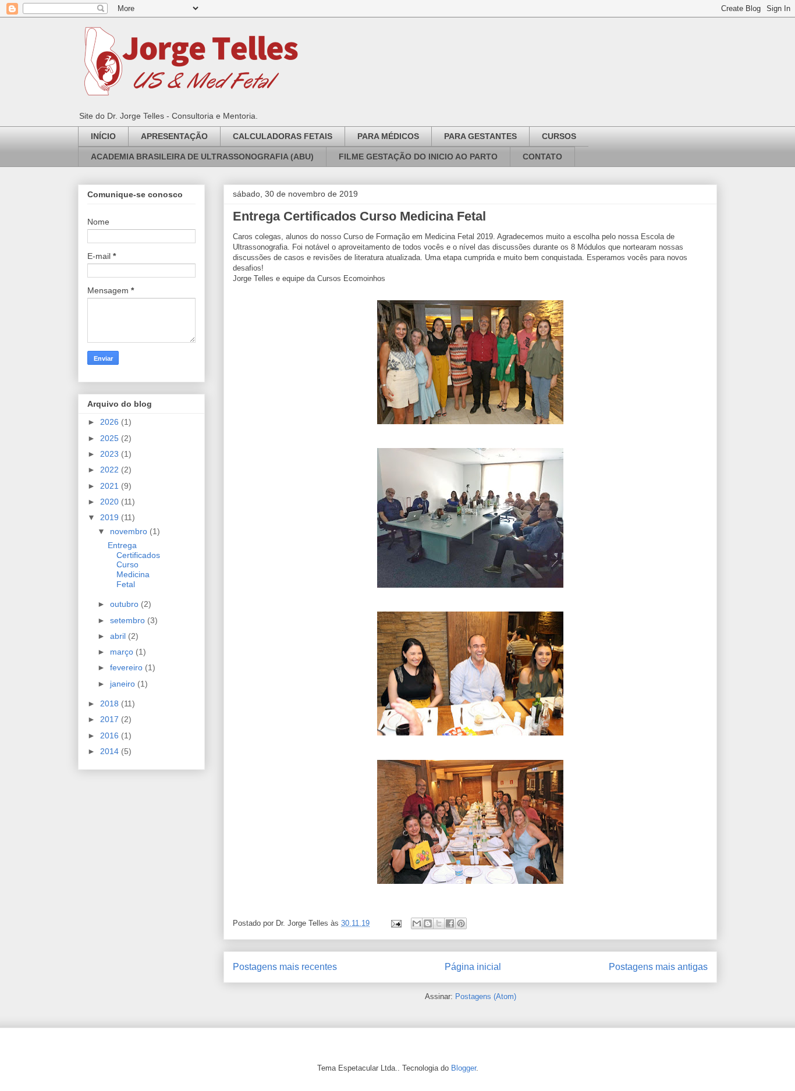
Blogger (463, 1068)
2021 (110, 486)
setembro (128, 620)
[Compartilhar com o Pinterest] (461, 923)
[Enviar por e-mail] (417, 923)
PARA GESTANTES (480, 136)
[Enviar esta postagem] (395, 923)
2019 (110, 517)
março (123, 651)
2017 (110, 719)
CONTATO (542, 156)
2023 (110, 454)
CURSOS (559, 136)
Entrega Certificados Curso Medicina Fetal (359, 216)
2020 (110, 501)
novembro (130, 531)
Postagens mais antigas (658, 967)
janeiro (123, 683)
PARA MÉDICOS (388, 136)
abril (119, 636)
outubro (125, 604)
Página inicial (473, 967)
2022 (110, 469)
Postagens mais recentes (285, 967)
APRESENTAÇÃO (174, 136)
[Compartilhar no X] (439, 923)
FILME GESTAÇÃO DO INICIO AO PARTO (418, 156)
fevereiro (127, 667)
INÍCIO (103, 136)
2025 (110, 438)
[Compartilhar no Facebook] (450, 923)
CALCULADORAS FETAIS (282, 136)
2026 (110, 422)
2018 (110, 703)
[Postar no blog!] (428, 923)
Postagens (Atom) (485, 996)
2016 (110, 735)
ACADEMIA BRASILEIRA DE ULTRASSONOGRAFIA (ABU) (202, 156)
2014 (110, 751)
